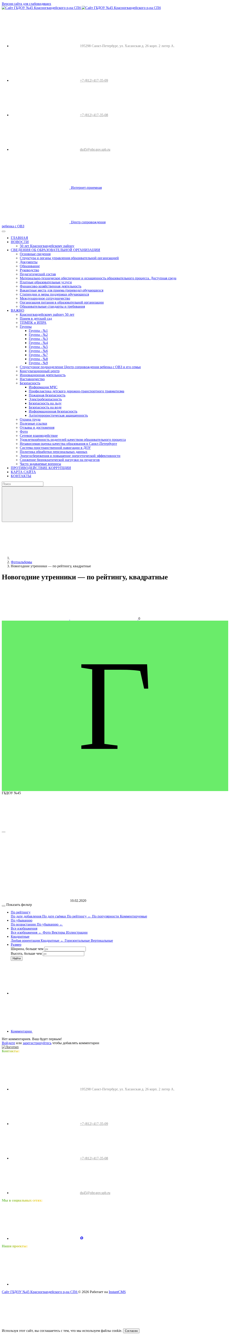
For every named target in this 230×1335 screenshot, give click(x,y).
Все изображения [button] (24, 928)
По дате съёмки (54, 916)
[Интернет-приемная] (113, 1284)
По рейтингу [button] (21, 912)
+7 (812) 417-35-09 (94, 80)
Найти (17, 958)
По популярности (106, 916)
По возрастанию (24, 924)
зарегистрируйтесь (37, 1043)
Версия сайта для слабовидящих (26, 4)
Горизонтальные (78, 940)
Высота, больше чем (26, 953)
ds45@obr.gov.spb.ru (95, 149)
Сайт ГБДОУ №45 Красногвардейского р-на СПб (40, 1292)
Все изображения (26, 932)
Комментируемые (133, 916)
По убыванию (50, 924)
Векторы (59, 932)
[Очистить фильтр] (44, 993)
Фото (47, 932)
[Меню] (3, 231)
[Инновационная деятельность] (44, 1284)
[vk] (44, 1238)
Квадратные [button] (20, 936)
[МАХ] (82, 1238)
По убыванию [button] (21, 920)
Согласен (131, 1331)
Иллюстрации (77, 932)
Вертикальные (102, 940)
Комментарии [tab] (22, 1031)
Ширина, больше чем (27, 949)
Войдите (8, 1043)
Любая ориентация (26, 940)
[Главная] (44, 558)
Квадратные (52, 940)
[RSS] (66, 1031)
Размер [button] (16, 944)
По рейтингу (79, 916)
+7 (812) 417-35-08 (94, 115)
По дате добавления (26, 916)
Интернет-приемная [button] (85, 187)
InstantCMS (117, 1292)
